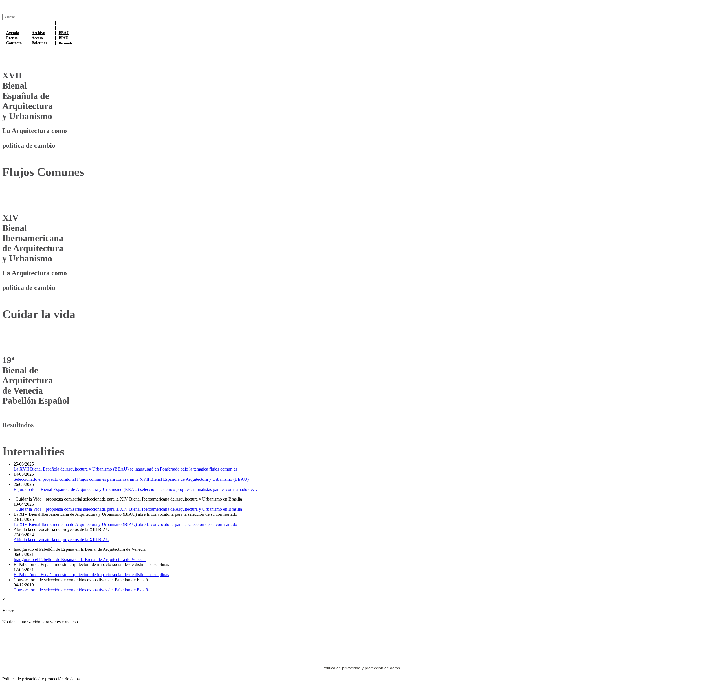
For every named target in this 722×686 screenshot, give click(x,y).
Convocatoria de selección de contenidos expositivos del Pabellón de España (82, 589)
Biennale (66, 43)
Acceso (37, 38)
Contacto (14, 43)
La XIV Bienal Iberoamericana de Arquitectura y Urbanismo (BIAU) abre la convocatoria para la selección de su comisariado (125, 524)
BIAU (63, 38)
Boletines (39, 43)
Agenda (12, 33)
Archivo (38, 33)
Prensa (12, 38)
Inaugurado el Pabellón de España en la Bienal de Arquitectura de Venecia (80, 559)
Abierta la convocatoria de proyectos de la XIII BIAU (61, 539)
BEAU (64, 33)
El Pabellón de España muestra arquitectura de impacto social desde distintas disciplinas (91, 574)
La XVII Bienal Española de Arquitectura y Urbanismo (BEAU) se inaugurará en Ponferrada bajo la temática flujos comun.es (125, 469)
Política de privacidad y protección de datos (361, 668)
